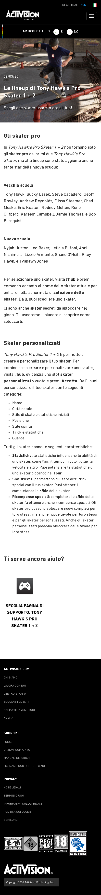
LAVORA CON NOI (15, 685)
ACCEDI (85, 5)
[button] (95, 4)
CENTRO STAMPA (15, 693)
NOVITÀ (8, 717)
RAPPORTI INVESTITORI (19, 710)
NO (76, 32)
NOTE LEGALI (12, 787)
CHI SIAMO (10, 677)
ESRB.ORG (11, 820)
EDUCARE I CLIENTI (16, 702)
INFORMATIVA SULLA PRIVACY (23, 803)
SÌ (62, 32)
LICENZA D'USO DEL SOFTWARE (25, 766)
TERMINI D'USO (14, 795)
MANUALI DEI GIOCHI (17, 758)
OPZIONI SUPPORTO (17, 750)
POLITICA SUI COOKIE (17, 811)
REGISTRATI (70, 5)
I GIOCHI (9, 742)
